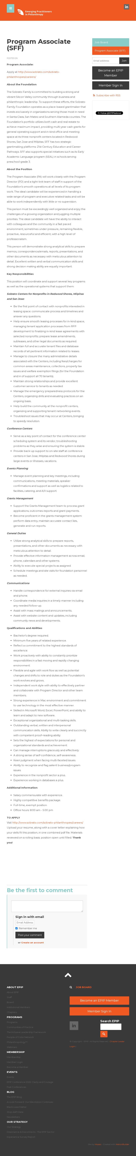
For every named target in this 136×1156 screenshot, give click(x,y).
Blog (10, 1091)
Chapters (12, 1012)
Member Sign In (111, 85)
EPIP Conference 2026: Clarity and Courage (30, 1082)
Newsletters (13, 1117)
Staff (9, 997)
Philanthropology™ (17, 1042)
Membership (16, 1052)
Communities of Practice (20, 1027)
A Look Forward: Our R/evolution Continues (30, 1102)
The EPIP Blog (14, 1097)
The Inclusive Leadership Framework (26, 1032)
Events (12, 1072)
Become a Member (17, 1067)
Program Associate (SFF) (110, 50)
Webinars (12, 1047)
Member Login (15, 1062)
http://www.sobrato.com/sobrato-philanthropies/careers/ (47, 822)
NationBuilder (122, 1144)
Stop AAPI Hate (15, 1112)
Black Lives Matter (17, 1107)
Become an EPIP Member (110, 73)
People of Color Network (20, 1037)
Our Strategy (17, 1121)
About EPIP (15, 987)
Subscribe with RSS (108, 95)
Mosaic (98, 1144)
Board (10, 1002)
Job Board (101, 42)
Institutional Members (18, 1007)
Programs (14, 1017)
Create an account (32, 942)
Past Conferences (16, 1087)
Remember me (28, 928)
